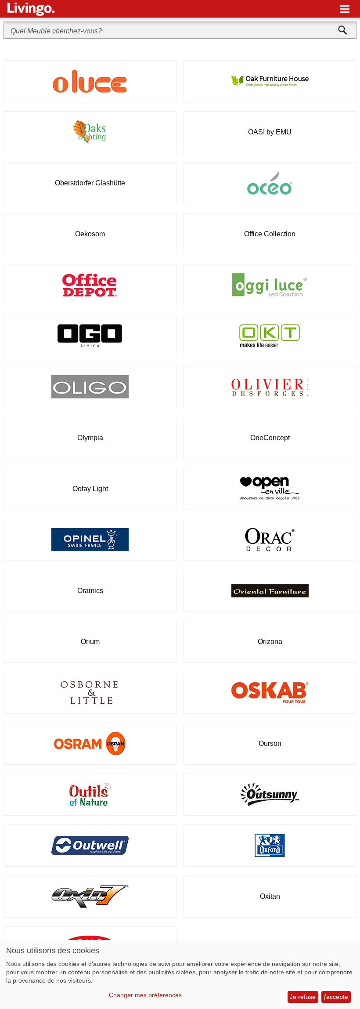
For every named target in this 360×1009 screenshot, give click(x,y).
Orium (90, 641)
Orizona (270, 641)
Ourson (270, 743)
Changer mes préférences (145, 994)
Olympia (90, 437)
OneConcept (270, 437)
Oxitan (270, 896)
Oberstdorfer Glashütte (90, 183)
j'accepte (336, 996)
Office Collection (269, 234)
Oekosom (90, 234)
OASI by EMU (270, 132)
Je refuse (303, 996)
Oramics (90, 590)
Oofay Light (90, 488)
